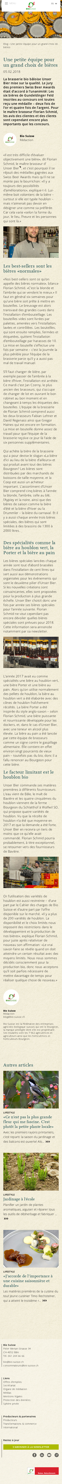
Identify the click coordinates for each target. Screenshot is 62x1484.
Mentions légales (12, 1396)
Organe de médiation (15, 1389)
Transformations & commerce (20, 1423)
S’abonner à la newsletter (31, 1447)
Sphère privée (11, 1403)
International (10, 1427)
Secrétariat (9, 1385)
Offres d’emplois (12, 1381)
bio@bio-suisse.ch (13, 1361)
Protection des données (16, 1400)
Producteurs (10, 1420)
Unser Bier (11, 168)
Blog (5, 43)
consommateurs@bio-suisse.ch (20, 1365)
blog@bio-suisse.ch (14, 1016)
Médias (7, 1392)
